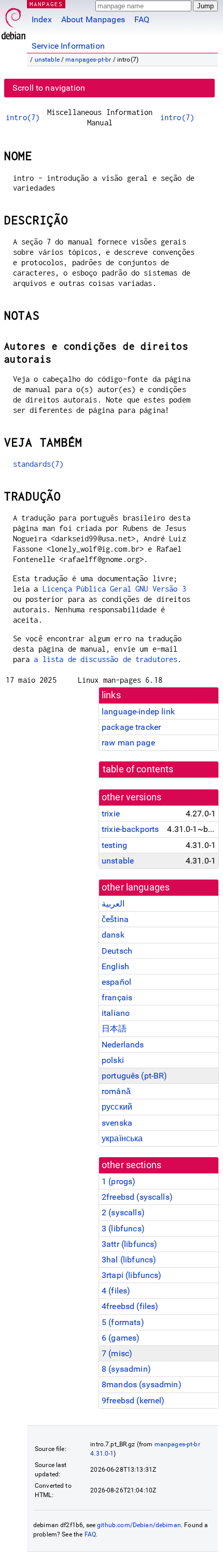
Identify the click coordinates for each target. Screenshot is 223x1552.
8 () (126, 1369)
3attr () (129, 1244)
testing (114, 845)
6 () (121, 1338)
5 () (123, 1322)
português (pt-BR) (135, 1076)
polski (113, 1060)
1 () (118, 1181)
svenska (117, 1123)
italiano (116, 1013)
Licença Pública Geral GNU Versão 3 (114, 588)
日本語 (114, 1028)
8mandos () (142, 1384)
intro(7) (22, 117)
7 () (117, 1353)
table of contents (138, 769)
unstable (47, 59)
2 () (123, 1212)
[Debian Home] (13, 21)
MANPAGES (46, 4)
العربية (113, 904)
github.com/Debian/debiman (139, 1525)
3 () (123, 1228)
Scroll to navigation (48, 88)
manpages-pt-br (88, 59)
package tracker (131, 727)
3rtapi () (132, 1275)
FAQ (141, 19)
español (116, 982)
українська (122, 1138)
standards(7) (38, 463)
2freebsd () (137, 1197)
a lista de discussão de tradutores (105, 659)
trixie (111, 813)
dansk (113, 935)
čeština (115, 919)
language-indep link (138, 711)
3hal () (129, 1259)
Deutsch (117, 951)
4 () (116, 1291)
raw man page (128, 743)
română (116, 1091)
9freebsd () (133, 1400)
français (117, 997)
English (115, 966)
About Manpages (93, 19)
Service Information (68, 46)
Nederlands (123, 1045)
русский (117, 1107)
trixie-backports (130, 829)
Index (42, 19)
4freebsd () (130, 1306)
